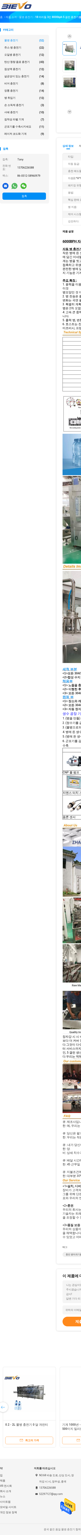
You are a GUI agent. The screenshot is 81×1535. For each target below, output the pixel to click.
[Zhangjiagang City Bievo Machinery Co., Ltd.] (16, 5)
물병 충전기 (24, 40)
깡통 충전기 (24, 90)
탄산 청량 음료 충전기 (24, 62)
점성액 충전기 (24, 69)
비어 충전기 (24, 83)
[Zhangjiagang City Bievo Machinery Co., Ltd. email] (5, 186)
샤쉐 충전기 (24, 112)
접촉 (24, 195)
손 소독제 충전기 (24, 105)
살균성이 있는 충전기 (24, 76)
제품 (2, 1480)
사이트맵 (5, 1501)
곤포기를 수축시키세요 (24, 126)
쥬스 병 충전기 (24, 47)
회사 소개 (5, 1491)
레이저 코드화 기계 (24, 133)
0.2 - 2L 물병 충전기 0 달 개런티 (26, 1424)
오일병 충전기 (24, 54)
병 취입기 (24, 97)
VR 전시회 (6, 1485)
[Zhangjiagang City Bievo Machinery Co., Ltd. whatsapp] (14, 186)
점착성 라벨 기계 (24, 119)
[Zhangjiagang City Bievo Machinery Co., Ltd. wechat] (24, 186)
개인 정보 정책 (8, 1512)
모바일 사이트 (8, 1507)
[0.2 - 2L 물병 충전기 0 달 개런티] (29, 1393)
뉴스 (2, 1496)
